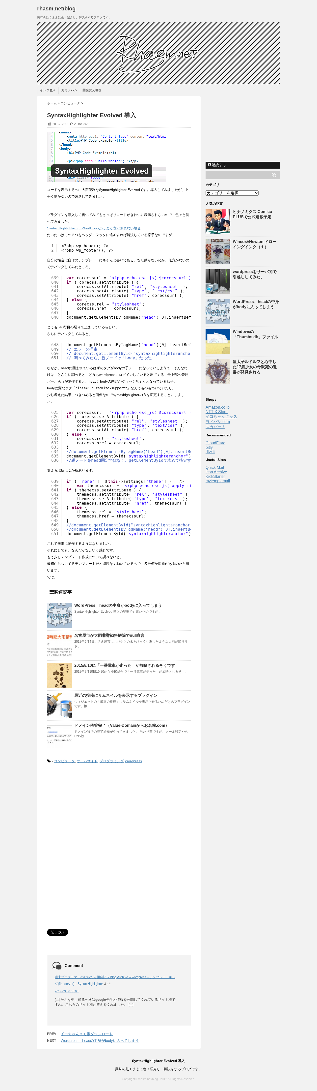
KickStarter (215, 476)
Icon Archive (216, 472)
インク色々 (48, 90)
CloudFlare (215, 443)
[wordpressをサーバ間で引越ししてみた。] (219, 292)
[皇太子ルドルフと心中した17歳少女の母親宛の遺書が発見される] (219, 382)
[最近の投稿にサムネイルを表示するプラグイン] (59, 705)
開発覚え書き (92, 90)
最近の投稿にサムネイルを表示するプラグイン (116, 695)
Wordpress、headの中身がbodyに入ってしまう (100, 1040)
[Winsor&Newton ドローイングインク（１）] (219, 262)
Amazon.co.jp (218, 407)
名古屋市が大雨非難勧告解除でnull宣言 (109, 635)
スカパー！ (215, 427)
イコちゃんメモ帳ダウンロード (87, 1034)
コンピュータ (64, 761)
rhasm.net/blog (56, 8)
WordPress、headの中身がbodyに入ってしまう (118, 605)
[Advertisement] (88, 809)
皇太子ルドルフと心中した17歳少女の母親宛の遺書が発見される (255, 367)
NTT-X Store (217, 412)
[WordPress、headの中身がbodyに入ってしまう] (59, 615)
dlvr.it (210, 452)
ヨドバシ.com (218, 422)
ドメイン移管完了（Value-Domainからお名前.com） (121, 725)
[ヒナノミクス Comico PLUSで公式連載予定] (219, 232)
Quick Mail (215, 467)
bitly (209, 447)
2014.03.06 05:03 (67, 991)
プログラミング (112, 761)
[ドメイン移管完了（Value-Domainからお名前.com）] (59, 735)
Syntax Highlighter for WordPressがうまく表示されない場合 (94, 228)
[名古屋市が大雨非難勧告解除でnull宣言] (59, 645)
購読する (218, 165)
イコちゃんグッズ (221, 416)
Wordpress (133, 761)
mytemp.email (218, 481)
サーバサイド (87, 761)
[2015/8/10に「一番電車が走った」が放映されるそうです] (59, 675)
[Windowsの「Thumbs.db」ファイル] (219, 352)
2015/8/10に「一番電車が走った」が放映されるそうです (124, 665)
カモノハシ (69, 90)
